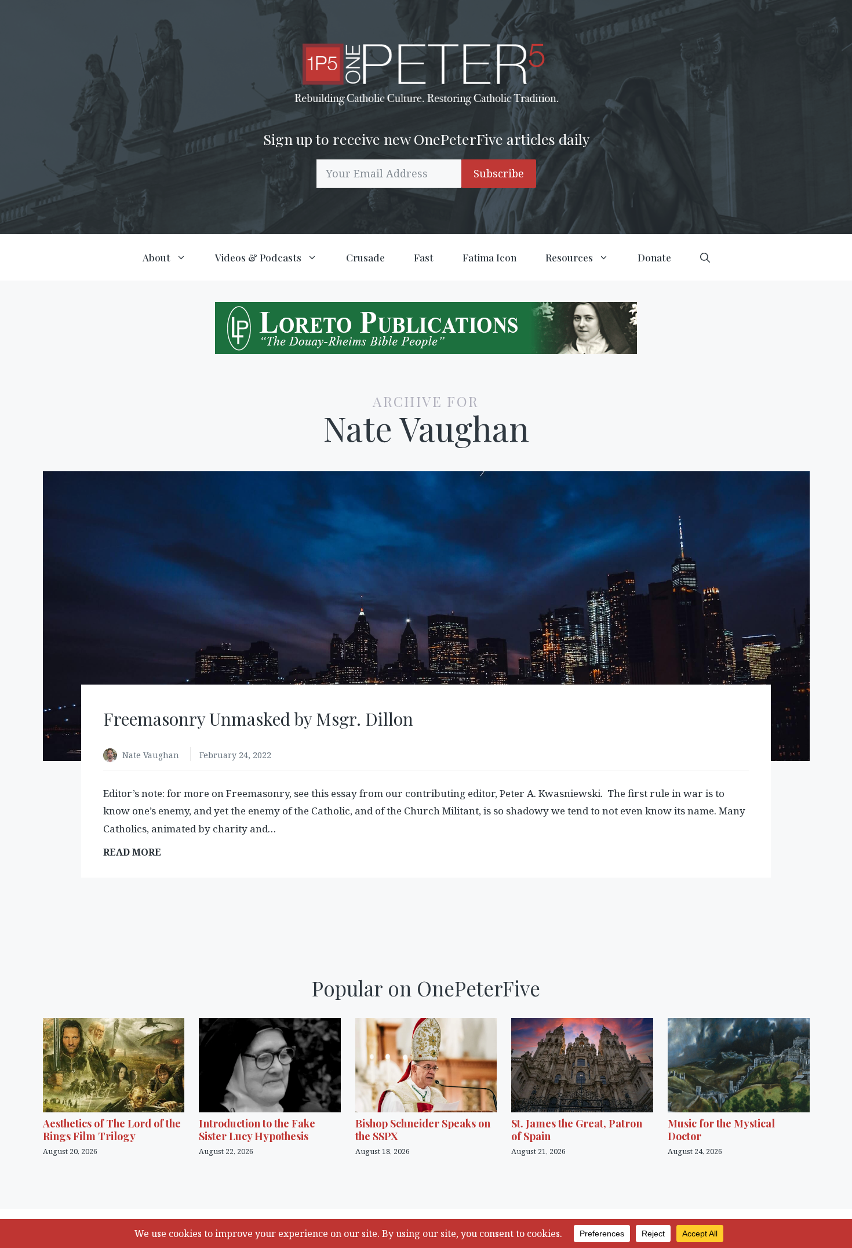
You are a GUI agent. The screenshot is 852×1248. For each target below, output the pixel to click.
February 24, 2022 (235, 755)
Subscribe (499, 173)
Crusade (365, 257)
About (156, 257)
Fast (424, 257)
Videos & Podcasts (258, 257)
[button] (705, 257)
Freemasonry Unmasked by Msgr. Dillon (258, 718)
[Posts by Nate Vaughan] (112, 756)
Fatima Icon (489, 257)
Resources (569, 257)
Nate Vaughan (151, 755)
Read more (136, 852)
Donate (654, 257)
